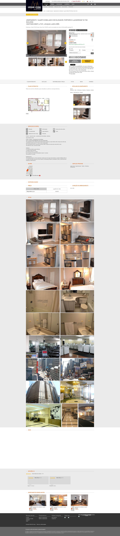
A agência (67, 4)
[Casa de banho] (43, 301)
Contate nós (54, 518)
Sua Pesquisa (51, 6)
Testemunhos (71, 6)
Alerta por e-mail (58, 6)
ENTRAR (48, 1)
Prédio (27, 113)
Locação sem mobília (29, 518)
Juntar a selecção (82, 30)
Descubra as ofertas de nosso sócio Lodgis (86, 515)
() (84, 1)
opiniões (91, 81)
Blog (73, 4)
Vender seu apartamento (43, 518)
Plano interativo (31, 81)
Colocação (28, 519)
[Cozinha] (43, 256)
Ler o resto (73, 73)
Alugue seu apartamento (43, 517)
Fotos (72, 81)
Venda (52, 4)
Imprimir (73, 30)
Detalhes (44, 81)
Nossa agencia (54, 517)
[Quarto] (43, 278)
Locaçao (46, 4)
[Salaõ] (43, 210)
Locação (27, 517)
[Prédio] (43, 347)
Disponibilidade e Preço (59, 81)
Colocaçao (59, 4)
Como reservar (64, 6)
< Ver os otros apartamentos (32, 14)
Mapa (81, 81)
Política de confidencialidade (41, 524)
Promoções (45, 6)
